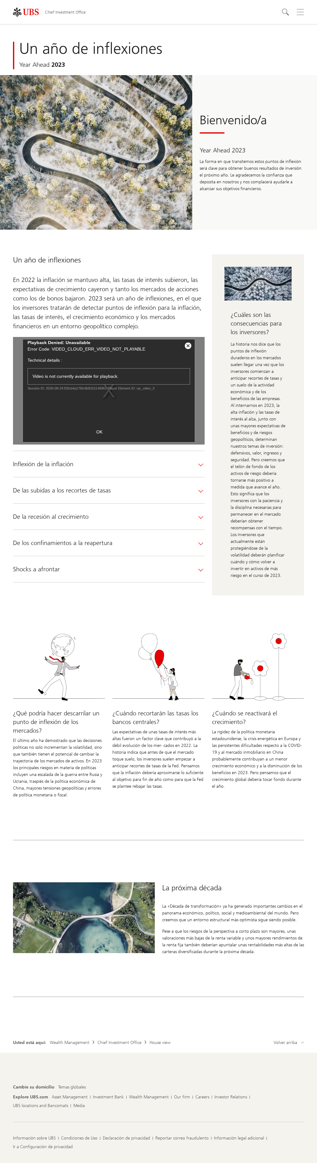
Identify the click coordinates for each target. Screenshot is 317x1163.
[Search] (285, 12)
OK (99, 431)
